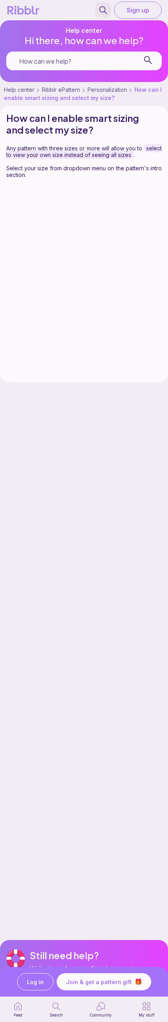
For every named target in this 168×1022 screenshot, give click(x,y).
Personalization (107, 89)
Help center (19, 89)
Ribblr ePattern (61, 89)
